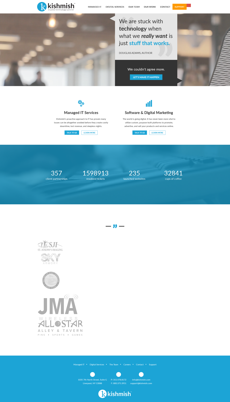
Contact (140, 364)
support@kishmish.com (141, 383)
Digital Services (97, 364)
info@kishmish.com (141, 379)
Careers (127, 364)
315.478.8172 (119, 379)
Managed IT (78, 364)
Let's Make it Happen (146, 77)
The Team (113, 364)
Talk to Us (72, 132)
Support (153, 364)
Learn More (89, 132)
